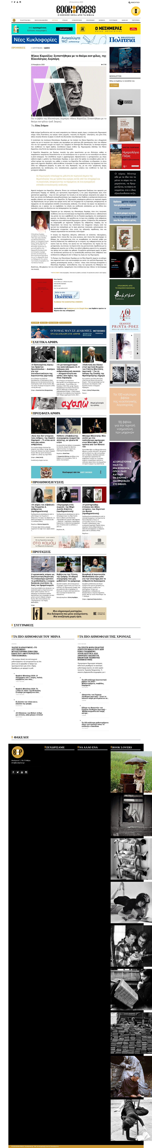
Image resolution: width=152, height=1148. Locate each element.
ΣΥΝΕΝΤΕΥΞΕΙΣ (77, 20)
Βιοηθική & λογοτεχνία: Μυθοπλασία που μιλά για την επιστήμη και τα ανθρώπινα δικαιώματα (94, 577)
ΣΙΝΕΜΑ (84, 700)
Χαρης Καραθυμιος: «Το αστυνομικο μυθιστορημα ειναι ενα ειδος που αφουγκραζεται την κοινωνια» (25, 651)
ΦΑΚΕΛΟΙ (125, 20)
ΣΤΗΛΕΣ (65, 20)
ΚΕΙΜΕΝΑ (102, 20)
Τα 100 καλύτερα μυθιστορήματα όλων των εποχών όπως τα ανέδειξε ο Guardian (95, 724)
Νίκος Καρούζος (53, 322)
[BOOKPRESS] (76, 10)
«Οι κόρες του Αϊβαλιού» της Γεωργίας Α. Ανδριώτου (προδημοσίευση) (43, 507)
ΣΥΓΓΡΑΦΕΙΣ (113, 20)
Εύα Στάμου (44, 322)
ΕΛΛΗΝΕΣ (14, 644)
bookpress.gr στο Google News (77, 308)
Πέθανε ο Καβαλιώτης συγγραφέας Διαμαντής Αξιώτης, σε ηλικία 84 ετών (68, 439)
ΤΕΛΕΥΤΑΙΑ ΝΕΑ (25, 20)
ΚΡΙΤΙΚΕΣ (55, 20)
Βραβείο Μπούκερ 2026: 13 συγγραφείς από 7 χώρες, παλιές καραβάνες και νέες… (29, 677)
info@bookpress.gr (18, 763)
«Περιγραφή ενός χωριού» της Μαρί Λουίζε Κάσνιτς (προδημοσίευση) (65, 507)
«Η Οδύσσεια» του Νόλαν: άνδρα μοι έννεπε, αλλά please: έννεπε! (29, 714)
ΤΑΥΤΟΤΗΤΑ (135, 20)
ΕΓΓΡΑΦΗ (114, 85)
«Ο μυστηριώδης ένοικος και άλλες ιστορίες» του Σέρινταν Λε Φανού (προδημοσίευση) (93, 509)
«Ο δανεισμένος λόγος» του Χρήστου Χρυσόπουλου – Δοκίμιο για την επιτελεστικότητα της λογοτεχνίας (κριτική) (43, 370)
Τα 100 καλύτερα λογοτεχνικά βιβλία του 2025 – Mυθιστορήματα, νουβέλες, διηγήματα (94, 682)
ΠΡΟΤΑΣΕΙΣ (85, 687)
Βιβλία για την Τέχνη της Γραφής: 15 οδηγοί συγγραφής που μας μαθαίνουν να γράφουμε (68, 577)
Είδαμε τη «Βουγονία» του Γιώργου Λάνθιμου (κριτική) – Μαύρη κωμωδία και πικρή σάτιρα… (94, 710)
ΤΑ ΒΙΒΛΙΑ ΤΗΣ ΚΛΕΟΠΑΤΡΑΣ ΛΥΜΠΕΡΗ (68, 302)
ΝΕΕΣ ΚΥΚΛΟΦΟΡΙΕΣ (41, 20)
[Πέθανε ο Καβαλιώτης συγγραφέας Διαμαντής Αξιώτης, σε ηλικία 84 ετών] (69, 425)
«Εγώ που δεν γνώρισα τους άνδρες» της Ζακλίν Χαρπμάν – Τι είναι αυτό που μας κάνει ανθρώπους (43, 440)
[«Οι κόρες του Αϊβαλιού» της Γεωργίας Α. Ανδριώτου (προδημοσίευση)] (43, 494)
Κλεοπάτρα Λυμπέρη (65, 322)
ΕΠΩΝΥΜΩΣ (19, 705)
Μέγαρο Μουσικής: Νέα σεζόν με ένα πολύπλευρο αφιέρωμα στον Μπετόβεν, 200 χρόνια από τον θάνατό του (94, 441)
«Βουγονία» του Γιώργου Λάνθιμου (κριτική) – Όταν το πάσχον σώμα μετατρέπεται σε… (95, 696)
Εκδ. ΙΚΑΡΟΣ (35, 322)
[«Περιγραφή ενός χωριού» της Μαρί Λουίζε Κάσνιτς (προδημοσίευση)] (69, 494)
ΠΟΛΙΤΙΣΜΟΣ (90, 20)
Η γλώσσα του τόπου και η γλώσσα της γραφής (26, 702)
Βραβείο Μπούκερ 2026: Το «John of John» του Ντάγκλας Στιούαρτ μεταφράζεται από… (28, 690)
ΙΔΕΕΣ (47, 48)
